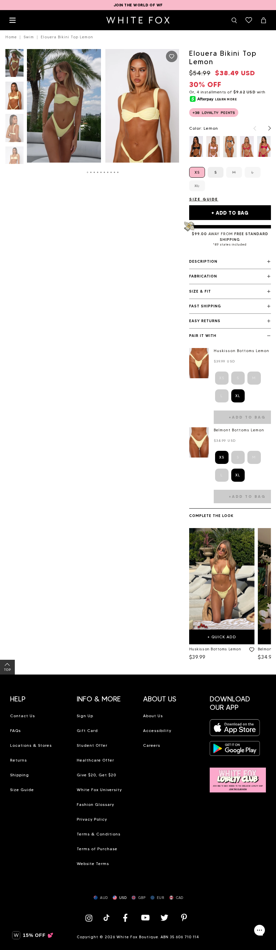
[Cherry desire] (247, 146)
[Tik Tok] (107, 917)
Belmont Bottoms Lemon (239, 430)
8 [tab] (111, 172)
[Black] (196, 146)
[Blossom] (213, 146)
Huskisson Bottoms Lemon (241, 350)
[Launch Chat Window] (259, 930)
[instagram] (90, 917)
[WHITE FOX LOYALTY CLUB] (238, 776)
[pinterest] (184, 917)
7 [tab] (108, 172)
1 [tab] (88, 172)
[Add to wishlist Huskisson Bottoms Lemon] (250, 648)
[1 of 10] (14, 65)
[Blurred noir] (230, 146)
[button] (230, 261)
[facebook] (125, 917)
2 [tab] (91, 172)
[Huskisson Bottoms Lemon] (221, 578)
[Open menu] (12, 20)
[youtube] (145, 917)
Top (7, 669)
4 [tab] (98, 172)
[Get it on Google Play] (235, 750)
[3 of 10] (14, 130)
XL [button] (238, 395)
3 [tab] (94, 172)
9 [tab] (114, 172)
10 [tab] (118, 172)
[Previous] (251, 128)
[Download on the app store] (235, 729)
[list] (230, 146)
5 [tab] (101, 172)
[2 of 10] (14, 98)
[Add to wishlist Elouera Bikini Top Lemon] (172, 56)
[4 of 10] (14, 162)
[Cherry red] (264, 146)
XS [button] (222, 457)
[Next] (266, 128)
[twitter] (165, 917)
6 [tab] (104, 172)
